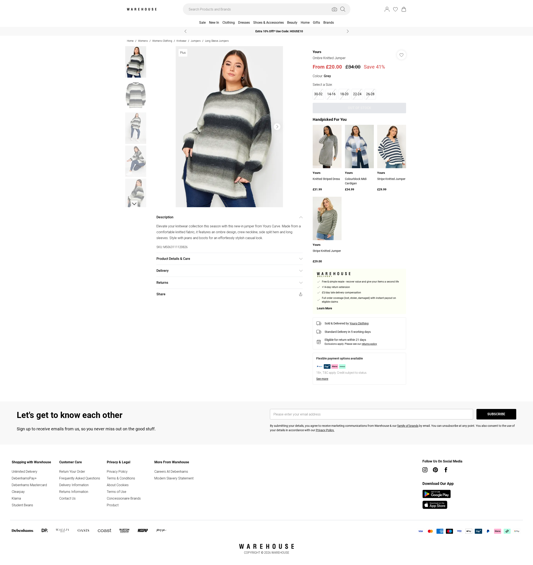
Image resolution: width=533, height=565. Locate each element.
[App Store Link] (436, 499)
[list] (229, 126)
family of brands (407, 425)
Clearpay (18, 491)
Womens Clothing (162, 40)
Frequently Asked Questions (79, 478)
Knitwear (181, 40)
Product (113, 505)
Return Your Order (72, 471)
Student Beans (22, 505)
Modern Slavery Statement (174, 478)
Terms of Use (116, 491)
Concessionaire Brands (124, 498)
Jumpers (196, 40)
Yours (317, 52)
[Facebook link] (445, 469)
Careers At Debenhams (171, 471)
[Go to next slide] (277, 126)
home (130, 40)
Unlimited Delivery (24, 471)
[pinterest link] (435, 469)
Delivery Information (74, 485)
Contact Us (67, 498)
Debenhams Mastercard (29, 485)
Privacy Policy (117, 471)
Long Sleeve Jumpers (217, 40)
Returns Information (73, 491)
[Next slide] (347, 31)
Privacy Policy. (325, 430)
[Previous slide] (185, 31)
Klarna (16, 498)
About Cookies (118, 485)
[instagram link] (424, 469)
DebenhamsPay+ (24, 478)
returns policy (369, 343)
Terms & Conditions (121, 478)
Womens (143, 40)
